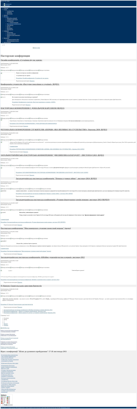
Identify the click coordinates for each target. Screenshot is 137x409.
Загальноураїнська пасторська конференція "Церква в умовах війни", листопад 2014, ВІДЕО (56, 178)
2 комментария (14, 146)
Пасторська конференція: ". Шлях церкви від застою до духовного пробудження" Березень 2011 (29, 312)
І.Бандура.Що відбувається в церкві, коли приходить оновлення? (8, 391)
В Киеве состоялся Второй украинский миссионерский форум (9, 338)
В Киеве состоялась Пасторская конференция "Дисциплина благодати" (9, 347)
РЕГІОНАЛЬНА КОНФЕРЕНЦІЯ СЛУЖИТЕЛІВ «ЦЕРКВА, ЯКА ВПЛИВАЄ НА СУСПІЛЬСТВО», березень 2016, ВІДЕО (54, 130)
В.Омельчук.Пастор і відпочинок (10, 383)
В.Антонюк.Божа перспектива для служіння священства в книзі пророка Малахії (9, 356)
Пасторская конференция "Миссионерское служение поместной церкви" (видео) (36, 228)
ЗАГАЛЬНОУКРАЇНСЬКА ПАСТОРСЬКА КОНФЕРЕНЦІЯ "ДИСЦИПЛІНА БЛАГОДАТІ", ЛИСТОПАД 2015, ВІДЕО (52, 155)
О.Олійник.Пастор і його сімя (9, 381)
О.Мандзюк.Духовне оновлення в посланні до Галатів (10, 360)
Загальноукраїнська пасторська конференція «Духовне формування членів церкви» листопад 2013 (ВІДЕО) (62, 200)
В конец (6, 325)
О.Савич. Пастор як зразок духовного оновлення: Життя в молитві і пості (8, 372)
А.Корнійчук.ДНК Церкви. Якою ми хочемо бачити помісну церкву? (8, 386)
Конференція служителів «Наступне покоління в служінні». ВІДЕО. (30, 84)
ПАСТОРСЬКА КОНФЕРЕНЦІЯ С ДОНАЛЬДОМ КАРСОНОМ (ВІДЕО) (32, 108)
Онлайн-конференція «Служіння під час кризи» (21, 60)
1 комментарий (5, 219)
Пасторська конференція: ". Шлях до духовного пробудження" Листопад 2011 (25, 311)
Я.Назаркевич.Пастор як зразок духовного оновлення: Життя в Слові (9, 367)
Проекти (32, 81)
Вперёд (6, 324)
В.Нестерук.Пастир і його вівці (9, 363)
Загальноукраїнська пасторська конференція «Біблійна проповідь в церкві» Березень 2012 (28, 310)
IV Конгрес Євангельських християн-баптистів (21, 286)
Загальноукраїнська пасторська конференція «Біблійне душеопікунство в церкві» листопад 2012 (43, 257)
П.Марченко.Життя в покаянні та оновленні (7, 375)
